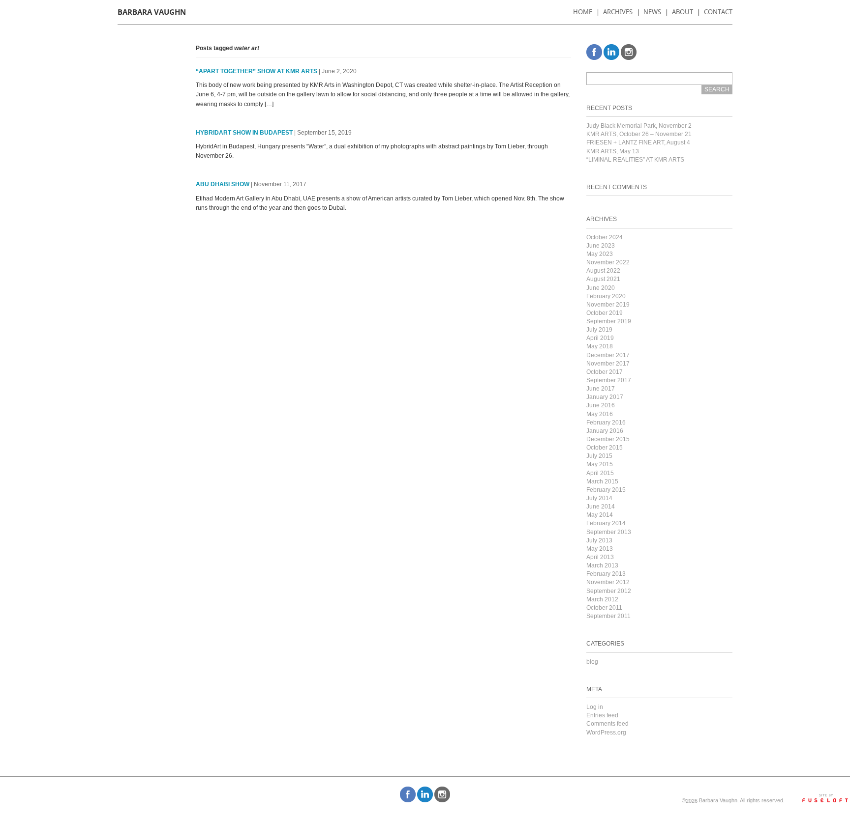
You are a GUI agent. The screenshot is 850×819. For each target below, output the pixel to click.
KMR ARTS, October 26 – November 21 (639, 134)
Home (582, 11)
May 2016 (599, 414)
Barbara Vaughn (152, 12)
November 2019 (608, 304)
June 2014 (600, 506)
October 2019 (604, 313)
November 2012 (608, 582)
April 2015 (600, 473)
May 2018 (599, 346)
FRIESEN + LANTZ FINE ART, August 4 (638, 142)
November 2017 (608, 363)
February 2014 (606, 523)
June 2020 (600, 287)
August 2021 (603, 279)
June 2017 (600, 388)
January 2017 (604, 397)
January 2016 (604, 430)
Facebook (594, 52)
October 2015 (604, 447)
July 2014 (599, 498)
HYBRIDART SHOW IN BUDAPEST (244, 132)
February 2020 (606, 296)
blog (592, 661)
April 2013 (600, 557)
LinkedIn (611, 52)
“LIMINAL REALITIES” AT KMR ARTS (635, 159)
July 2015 (599, 455)
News (652, 11)
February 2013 (606, 573)
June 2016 (600, 405)
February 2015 (606, 489)
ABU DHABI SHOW (222, 184)
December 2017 (608, 355)
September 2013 (608, 532)
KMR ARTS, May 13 (612, 151)
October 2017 (604, 371)
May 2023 (599, 254)
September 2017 (608, 380)
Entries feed (602, 715)
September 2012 (608, 591)
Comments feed (607, 723)
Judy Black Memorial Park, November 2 (639, 125)
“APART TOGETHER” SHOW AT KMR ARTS (256, 71)
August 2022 (603, 270)
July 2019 (599, 329)
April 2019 (600, 338)
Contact (718, 11)
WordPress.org (606, 732)
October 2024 (604, 237)
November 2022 (608, 262)
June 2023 (600, 245)
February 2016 (606, 422)
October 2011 (604, 607)
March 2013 (602, 565)
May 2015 (599, 464)
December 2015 (608, 439)
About (682, 11)
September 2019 (608, 321)
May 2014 (599, 514)
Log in (594, 707)
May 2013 (599, 548)
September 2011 (608, 616)
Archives (618, 11)
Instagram (629, 52)
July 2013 (599, 540)
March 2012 (602, 599)
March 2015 (602, 481)
